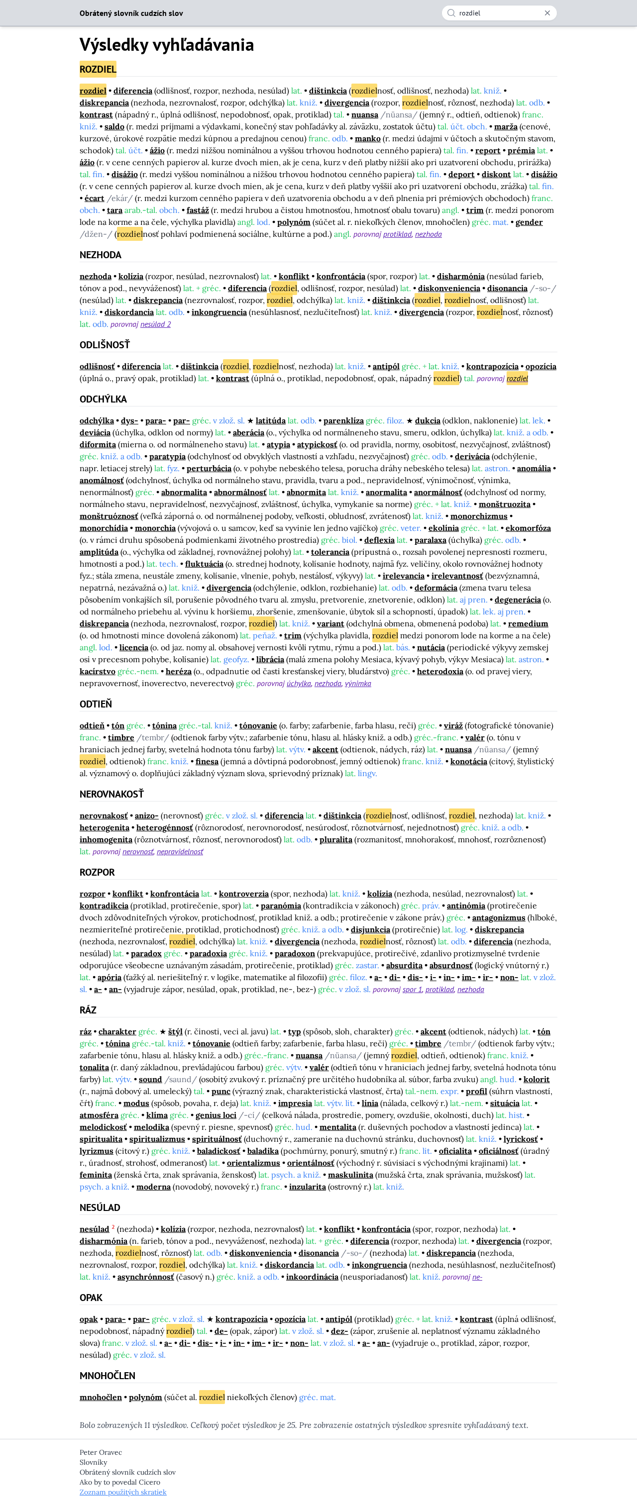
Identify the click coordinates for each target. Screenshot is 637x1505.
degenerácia (518, 599)
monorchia (155, 528)
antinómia (466, 905)
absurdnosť (451, 965)
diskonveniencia (449, 288)
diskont (496, 174)
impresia (295, 1103)
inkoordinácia (312, 1277)
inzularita (307, 1187)
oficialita (455, 1151)
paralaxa (430, 540)
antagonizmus (499, 917)
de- (221, 1331)
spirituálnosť (217, 1139)
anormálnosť (438, 492)
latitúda (271, 420)
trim (475, 210)
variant (330, 623)
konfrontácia (341, 276)
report (488, 150)
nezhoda (428, 234)
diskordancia (129, 312)
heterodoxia (440, 671)
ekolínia (443, 528)
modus (136, 1103)
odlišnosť (97, 366)
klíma (157, 1115)
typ (294, 1031)
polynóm (294, 222)
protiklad (397, 234)
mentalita (337, 1127)
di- (395, 977)
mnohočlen (101, 1397)
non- (509, 977)
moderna (153, 1187)
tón (117, 725)
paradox (146, 953)
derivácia (472, 456)
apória (109, 977)
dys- (129, 420)
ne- (477, 1277)
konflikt (294, 276)
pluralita (335, 839)
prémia (521, 150)
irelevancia (404, 576)
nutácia (431, 647)
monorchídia (104, 528)
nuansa (364, 114)
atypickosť (317, 444)
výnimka (358, 683)
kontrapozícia (492, 366)
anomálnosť (102, 480)
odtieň (92, 725)
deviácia (95, 432)
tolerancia (330, 552)
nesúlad (94, 1229)
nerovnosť (137, 851)
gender (529, 222)
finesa (207, 761)
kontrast (96, 114)
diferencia (132, 91)
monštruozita (505, 504)
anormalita (386, 492)
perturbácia (209, 468)
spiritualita (101, 1139)
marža (506, 126)
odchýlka (97, 420)
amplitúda (99, 552)
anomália (534, 468)
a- (378, 977)
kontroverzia (244, 894)
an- (115, 989)
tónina (164, 725)
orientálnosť (310, 1163)
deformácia (436, 588)
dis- (415, 977)
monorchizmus (479, 516)
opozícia (541, 366)
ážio (157, 150)
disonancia (507, 288)
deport (461, 174)
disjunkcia (370, 929)
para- (155, 420)
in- (449, 977)
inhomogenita (106, 839)
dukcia (427, 420)
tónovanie (258, 725)
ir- (488, 977)
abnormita (306, 492)
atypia (278, 444)
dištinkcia (328, 91)
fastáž (198, 210)
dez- (339, 1331)
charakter (117, 1031)
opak (89, 1319)
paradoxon (295, 953)
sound (150, 1079)
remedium (528, 623)
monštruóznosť (109, 516)
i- (433, 977)
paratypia (167, 456)
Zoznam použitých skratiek (123, 1492)
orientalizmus (253, 1163)
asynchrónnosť (145, 1277)
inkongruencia (219, 312)
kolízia (130, 276)
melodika (151, 1127)
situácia (505, 1103)
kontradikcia (104, 905)
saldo (114, 126)
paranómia (281, 905)
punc (221, 1091)
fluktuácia (204, 564)
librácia (270, 659)
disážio (124, 174)
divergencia (346, 102)
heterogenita (104, 827)
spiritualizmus (157, 1139)
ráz (86, 1031)
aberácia (248, 432)
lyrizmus (96, 1151)
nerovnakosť (104, 815)
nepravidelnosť (180, 851)
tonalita (94, 1067)
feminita (96, 1175)
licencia (133, 647)
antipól (386, 366)
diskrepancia (104, 102)
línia (370, 1103)
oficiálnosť (499, 1151)
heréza (179, 671)
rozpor (93, 894)
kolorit (537, 1079)
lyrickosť (521, 1139)
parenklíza (343, 420)
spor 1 (412, 989)
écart (95, 198)
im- (469, 977)
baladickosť (218, 1151)
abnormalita (184, 492)
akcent (325, 749)
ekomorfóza (528, 528)
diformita (98, 444)
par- (181, 420)
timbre (121, 737)
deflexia (379, 540)
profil (476, 1091)
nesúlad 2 (155, 324)
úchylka (299, 683)
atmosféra (99, 1115)
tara (114, 210)
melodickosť (103, 1127)
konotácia (468, 761)
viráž (453, 725)
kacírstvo (97, 671)
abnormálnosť (240, 492)
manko (368, 138)
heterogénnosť (164, 827)
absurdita (404, 965)
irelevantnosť (457, 576)
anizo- (147, 815)
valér (475, 737)
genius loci (216, 1115)
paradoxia (208, 953)
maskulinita (350, 1175)
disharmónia (461, 276)
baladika (263, 1151)
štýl (175, 1031)
